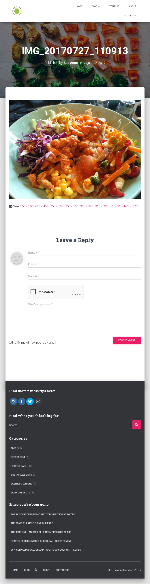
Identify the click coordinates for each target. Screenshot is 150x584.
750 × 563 (56, 206)
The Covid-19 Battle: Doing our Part (32, 523)
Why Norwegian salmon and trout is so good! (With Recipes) (46, 550)
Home (79, 6)
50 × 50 (115, 206)
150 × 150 (26, 206)
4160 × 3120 (130, 206)
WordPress (134, 570)
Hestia (108, 570)
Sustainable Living (22, 475)
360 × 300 (101, 206)
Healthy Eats (18, 466)
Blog (95, 6)
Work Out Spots (20, 492)
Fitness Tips (18, 457)
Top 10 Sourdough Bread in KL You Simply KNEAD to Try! (43, 514)
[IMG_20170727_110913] (75, 149)
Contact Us (129, 15)
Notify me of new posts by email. (34, 342)
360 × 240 (86, 206)
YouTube (114, 6)
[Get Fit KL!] (17, 11)
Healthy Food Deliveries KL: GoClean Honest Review (41, 541)
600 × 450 (41, 206)
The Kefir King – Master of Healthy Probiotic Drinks (41, 532)
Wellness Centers (21, 483)
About (132, 6)
